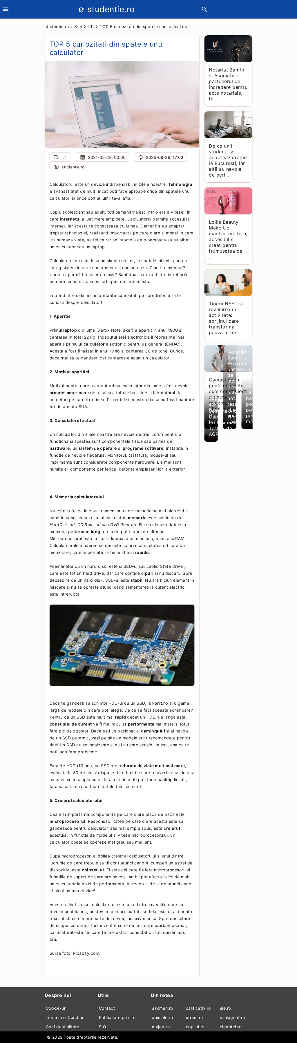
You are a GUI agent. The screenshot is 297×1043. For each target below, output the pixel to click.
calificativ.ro (198, 1008)
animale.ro (162, 1017)
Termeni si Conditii (64, 1017)
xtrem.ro (194, 1017)
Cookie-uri (56, 1008)
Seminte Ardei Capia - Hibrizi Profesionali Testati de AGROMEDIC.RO (227, 422)
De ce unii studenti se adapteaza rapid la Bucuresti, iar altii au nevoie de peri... (228, 160)
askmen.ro (162, 1008)
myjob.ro (161, 1026)
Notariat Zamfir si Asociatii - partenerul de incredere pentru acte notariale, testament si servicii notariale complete (239, 386)
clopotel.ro (231, 1026)
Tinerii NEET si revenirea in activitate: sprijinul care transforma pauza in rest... (226, 318)
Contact (107, 1008)
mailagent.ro (232, 1017)
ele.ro (225, 1008)
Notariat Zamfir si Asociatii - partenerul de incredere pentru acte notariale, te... (228, 84)
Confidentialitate (62, 1026)
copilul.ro (195, 1026)
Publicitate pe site (117, 1017)
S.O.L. (105, 1026)
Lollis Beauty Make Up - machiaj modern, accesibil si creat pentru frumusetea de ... (228, 239)
